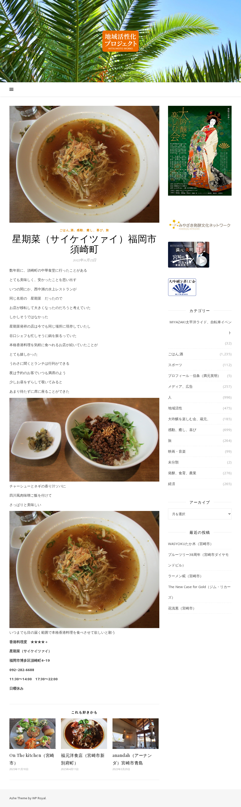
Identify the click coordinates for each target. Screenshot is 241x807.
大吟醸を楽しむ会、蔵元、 (189, 418)
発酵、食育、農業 (182, 473)
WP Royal (39, 798)
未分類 (173, 462)
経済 (171, 483)
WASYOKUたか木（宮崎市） (190, 543)
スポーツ (175, 364)
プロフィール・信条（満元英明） (194, 375)
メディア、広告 (180, 386)
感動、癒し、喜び (90, 230)
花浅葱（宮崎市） (182, 608)
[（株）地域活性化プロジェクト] (120, 41)
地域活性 (175, 408)
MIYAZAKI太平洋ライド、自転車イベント (200, 327)
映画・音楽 (177, 451)
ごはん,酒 (67, 230)
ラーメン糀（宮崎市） (185, 576)
